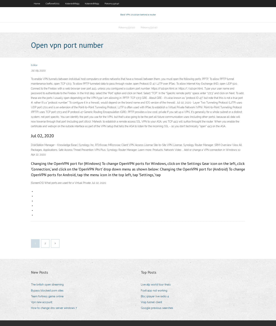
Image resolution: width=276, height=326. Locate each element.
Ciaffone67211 (53, 3)
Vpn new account (41, 302)
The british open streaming (47, 284)
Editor (34, 65)
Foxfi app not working (154, 290)
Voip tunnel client (151, 302)
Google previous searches (157, 307)
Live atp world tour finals (156, 284)
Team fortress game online (47, 296)
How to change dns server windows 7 (54, 307)
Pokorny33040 (112, 3)
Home (37, 3)
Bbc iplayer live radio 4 (155, 296)
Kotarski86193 (72, 3)
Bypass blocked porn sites (47, 290)
